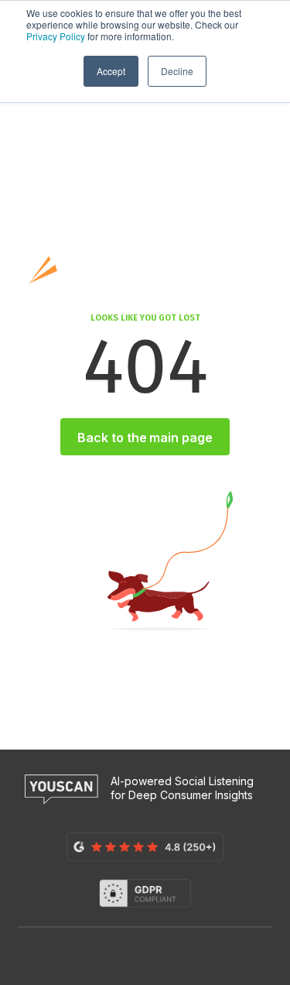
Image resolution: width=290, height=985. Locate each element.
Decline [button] (177, 70)
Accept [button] (111, 70)
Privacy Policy (55, 36)
